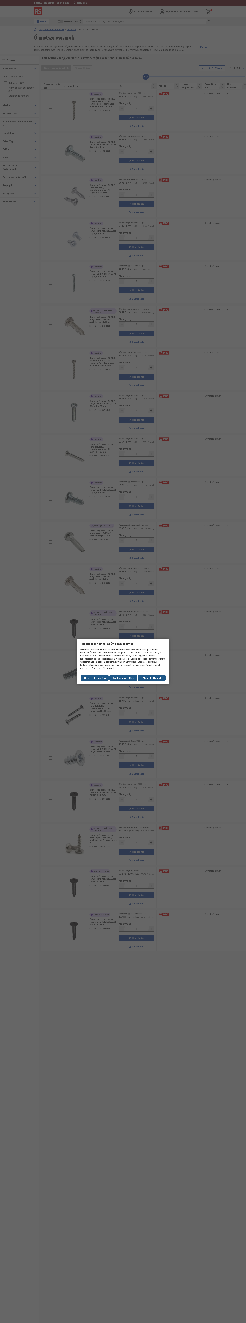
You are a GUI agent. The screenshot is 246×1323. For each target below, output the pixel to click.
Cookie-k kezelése (123, 678)
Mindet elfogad (152, 678)
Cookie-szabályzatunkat (103, 668)
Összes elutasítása (95, 678)
